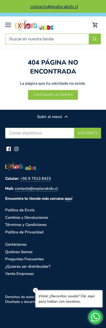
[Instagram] (16, 148)
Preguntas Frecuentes (24, 259)
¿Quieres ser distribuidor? (27, 266)
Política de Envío (19, 210)
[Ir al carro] (95, 25)
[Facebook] (8, 148)
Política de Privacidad (24, 232)
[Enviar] (95, 39)
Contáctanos (15, 244)
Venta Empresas (19, 273)
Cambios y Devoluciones (26, 217)
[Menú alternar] (8, 25)
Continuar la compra (53, 95)
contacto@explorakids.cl (36, 188)
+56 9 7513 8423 (35, 178)
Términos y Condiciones (26, 224)
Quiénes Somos (18, 251)
